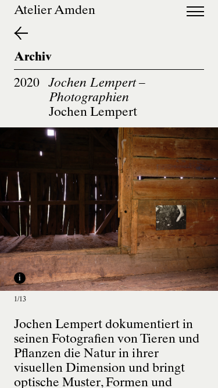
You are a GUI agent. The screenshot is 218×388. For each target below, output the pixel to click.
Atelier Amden (54, 11)
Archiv (33, 58)
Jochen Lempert (93, 113)
